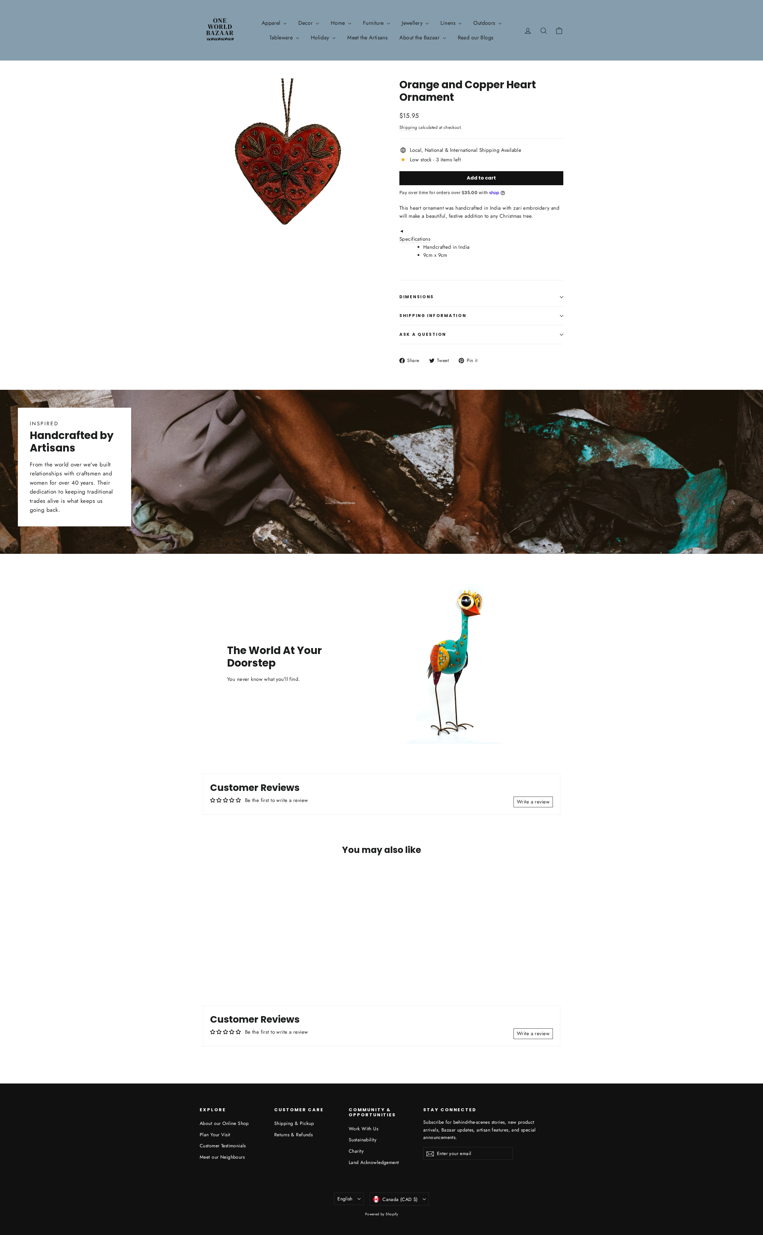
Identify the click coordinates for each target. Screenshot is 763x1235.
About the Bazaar (420, 37)
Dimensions (416, 297)
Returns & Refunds (293, 1134)
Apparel (272, 23)
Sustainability (362, 1139)
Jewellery (413, 23)
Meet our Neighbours (222, 1157)
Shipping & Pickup (294, 1123)
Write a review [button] (533, 801)
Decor (306, 23)
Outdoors (485, 23)
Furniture (374, 23)
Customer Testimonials (223, 1145)
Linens (449, 23)
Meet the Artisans (367, 37)
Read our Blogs (476, 37)
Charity (356, 1151)
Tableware (281, 37)
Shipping (408, 127)
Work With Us (363, 1128)
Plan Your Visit (215, 1134)
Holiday (321, 37)
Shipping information (432, 316)
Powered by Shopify (381, 1214)
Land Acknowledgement (374, 1162)
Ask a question (422, 334)
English (345, 1198)
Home (339, 23)
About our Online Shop (224, 1123)
